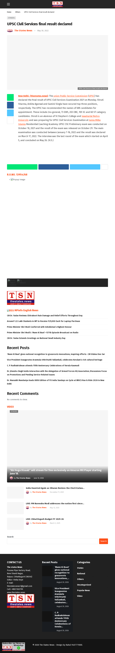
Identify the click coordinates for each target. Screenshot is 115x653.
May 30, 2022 (43, 30)
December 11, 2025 (57, 492)
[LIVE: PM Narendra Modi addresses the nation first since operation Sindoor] (15, 508)
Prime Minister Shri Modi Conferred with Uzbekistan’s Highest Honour (39, 327)
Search (10, 537)
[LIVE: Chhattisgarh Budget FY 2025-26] (15, 524)
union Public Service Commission (70, 96)
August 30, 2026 (63, 582)
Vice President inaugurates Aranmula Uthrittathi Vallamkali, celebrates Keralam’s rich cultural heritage (54, 360)
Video (79, 596)
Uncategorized (84, 585)
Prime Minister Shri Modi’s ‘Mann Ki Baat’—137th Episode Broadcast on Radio (42, 332)
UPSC (91, 96)
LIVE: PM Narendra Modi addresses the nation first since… (55, 503)
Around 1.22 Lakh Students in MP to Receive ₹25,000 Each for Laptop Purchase (43, 321)
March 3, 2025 (55, 523)
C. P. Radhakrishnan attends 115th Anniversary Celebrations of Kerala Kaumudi (43, 365)
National (81, 573)
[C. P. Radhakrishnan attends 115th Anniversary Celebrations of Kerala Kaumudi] (47, 616)
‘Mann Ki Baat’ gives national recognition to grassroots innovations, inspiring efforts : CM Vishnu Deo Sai (56, 354)
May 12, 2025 (54, 508)
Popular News (83, 590)
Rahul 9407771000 (74, 645)
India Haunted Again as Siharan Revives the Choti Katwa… (55, 488)
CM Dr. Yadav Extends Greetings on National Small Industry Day (36, 338)
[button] (11, 232)
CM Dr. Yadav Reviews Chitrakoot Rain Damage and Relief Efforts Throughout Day (44, 315)
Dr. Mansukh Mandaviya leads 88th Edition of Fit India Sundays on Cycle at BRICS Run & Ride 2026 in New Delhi (55, 382)
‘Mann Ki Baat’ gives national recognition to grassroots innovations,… (62, 573)
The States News (23, 30)
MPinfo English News (26, 310)
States (80, 568)
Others (11, 18)
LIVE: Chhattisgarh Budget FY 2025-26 (45, 519)
